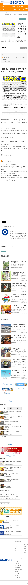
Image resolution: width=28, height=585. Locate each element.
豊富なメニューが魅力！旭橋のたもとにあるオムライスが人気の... (13, 468)
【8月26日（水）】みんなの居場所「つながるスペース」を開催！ (18, 274)
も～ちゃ (9, 419)
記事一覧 (16, 561)
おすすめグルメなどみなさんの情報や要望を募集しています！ (13, 532)
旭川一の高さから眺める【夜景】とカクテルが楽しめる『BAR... (13, 480)
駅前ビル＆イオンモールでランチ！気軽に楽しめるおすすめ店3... (13, 417)
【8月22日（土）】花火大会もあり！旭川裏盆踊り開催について (18, 285)
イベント (6, 8)
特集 (15, 544)
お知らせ (25, 552)
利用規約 (16, 571)
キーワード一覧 (18, 565)
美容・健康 (14, 8)
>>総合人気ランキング (5, 436)
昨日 (3, 408)
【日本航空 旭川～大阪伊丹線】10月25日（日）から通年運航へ (19, 326)
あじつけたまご (18, 354)
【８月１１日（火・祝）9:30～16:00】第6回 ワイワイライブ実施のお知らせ (19, 307)
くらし (18, 8)
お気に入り (23, 48)
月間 (18, 408)
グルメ (16, 546)
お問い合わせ (17, 577)
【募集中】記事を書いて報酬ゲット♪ (11, 520)
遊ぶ (3, 8)
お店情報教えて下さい (19, 567)
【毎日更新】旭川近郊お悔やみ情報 (11, 421)
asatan (12, 229)
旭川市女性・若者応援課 (20, 278)
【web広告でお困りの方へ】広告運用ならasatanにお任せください (13, 526)
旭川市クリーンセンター (20, 301)
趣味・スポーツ (10, 8)
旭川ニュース (23, 8)
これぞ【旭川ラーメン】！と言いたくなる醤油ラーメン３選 (13, 432)
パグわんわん (10, 434)
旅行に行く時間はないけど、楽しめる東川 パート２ (13, 412)
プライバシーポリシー (19, 573)
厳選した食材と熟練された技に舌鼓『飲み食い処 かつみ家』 (13, 486)
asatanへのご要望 (18, 569)
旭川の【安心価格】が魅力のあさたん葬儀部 (13, 461)
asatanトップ (3, 12)
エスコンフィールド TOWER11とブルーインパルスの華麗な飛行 (18, 337)
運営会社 (16, 575)
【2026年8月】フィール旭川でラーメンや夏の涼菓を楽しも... (12, 427)
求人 (25, 550)
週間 (11, 408)
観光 (2, 8)
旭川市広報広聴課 (19, 267)
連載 (19, 8)
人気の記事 (17, 563)
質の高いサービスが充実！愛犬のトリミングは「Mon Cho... (13, 474)
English (25, 554)
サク (9, 429)
